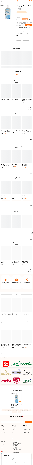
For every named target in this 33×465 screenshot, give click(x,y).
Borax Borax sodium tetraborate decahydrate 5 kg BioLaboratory (26, 196)
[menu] (1, 1)
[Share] (31, 19)
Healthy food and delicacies (6, 410)
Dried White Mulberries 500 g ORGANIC (27, 100)
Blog (30, 410)
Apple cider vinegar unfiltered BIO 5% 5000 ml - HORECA (5, 314)
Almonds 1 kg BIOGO (15, 99)
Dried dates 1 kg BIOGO (5, 99)
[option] (8, 12)
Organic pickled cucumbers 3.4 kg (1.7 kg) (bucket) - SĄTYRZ (16, 345)
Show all (16, 147)
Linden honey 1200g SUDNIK (16, 130)
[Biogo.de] (6, 363)
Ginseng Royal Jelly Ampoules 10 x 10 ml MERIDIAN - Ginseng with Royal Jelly (26, 262)
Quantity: (18, 17)
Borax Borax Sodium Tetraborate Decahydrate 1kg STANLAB (6, 165)
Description (18, 39)
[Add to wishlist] (20, 399)
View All (16, 113)
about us (21, 410)
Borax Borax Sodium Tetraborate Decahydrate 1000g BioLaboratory (16, 196)
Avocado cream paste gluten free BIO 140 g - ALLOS (16, 230)
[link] (30, 19)
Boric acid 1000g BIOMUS (16, 164)
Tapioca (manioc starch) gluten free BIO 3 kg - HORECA (16, 314)
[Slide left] (28, 108)
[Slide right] (31, 108)
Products (5, 3)
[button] (24, 35)
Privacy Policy (11, 459)
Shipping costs (26, 39)
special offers (26, 410)
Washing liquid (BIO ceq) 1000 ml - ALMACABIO (16, 405)
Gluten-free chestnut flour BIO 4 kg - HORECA (26, 314)
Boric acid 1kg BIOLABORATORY (25, 165)
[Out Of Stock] (20, 401)
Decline (25, 462)
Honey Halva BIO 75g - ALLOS (5, 230)
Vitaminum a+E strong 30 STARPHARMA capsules (16, 262)
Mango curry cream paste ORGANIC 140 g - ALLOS (26, 230)
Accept (16, 462)
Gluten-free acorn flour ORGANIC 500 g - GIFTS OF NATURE (5, 131)
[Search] (5, 1)
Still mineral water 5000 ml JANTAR (26, 345)
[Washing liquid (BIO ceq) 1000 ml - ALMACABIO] (16, 398)
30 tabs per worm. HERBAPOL (4, 262)
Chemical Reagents (15, 410)
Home (2, 3)
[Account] (3, 1)
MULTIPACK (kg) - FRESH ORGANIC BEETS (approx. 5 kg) (5, 345)
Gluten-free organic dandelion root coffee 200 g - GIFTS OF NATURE (27, 131)
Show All (16, 212)
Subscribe (28, 25)
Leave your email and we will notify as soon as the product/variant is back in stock (24, 23)
